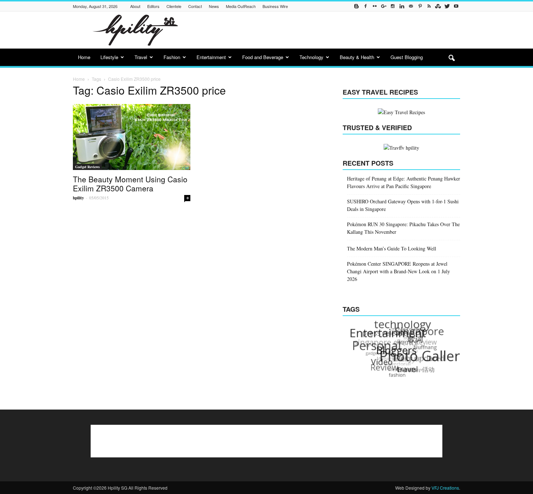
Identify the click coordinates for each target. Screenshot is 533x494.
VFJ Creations (445, 488)
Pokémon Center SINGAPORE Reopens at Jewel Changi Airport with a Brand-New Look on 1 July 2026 (398, 271)
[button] (451, 58)
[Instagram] (393, 6)
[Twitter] (447, 6)
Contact (195, 6)
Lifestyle (109, 57)
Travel (141, 57)
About (135, 6)
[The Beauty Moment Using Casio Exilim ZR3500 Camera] (131, 137)
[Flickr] (375, 6)
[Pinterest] (420, 6)
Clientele (173, 6)
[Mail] (411, 6)
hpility (78, 198)
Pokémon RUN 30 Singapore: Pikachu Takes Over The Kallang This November (403, 228)
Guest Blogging (407, 57)
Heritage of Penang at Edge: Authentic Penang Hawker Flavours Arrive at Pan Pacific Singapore (403, 182)
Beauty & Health (357, 57)
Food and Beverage (262, 57)
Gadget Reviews (87, 166)
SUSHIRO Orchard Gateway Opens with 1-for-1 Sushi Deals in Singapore (403, 205)
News (214, 6)
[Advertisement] (328, 30)
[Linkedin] (402, 6)
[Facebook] (365, 6)
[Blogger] (356, 6)
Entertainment (211, 57)
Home (84, 57)
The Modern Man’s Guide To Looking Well (391, 248)
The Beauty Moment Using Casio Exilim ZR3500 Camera (130, 184)
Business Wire (275, 6)
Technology (311, 57)
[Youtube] (456, 6)
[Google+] (384, 6)
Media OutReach (241, 6)
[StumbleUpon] (438, 6)
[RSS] (429, 6)
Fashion (172, 57)
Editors (153, 6)
